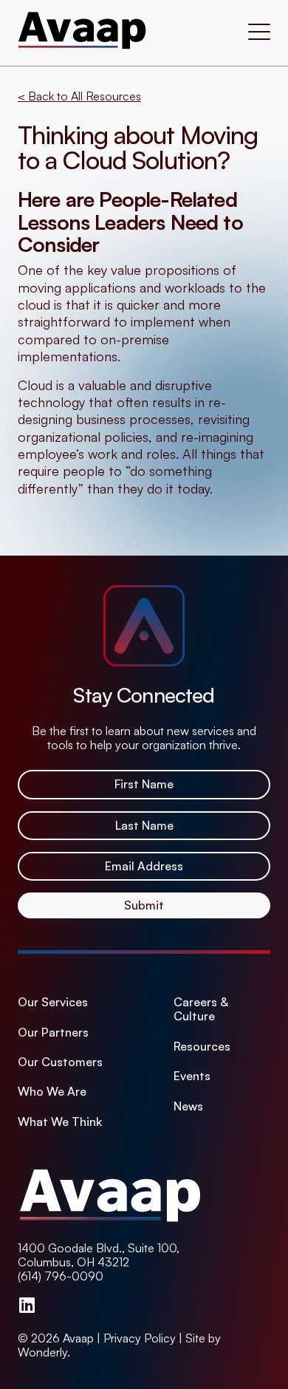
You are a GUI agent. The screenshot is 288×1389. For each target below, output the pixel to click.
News (188, 1106)
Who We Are (52, 1092)
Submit (144, 905)
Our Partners (53, 1032)
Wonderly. (44, 1352)
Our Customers (60, 1062)
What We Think (60, 1122)
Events (192, 1076)
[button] (259, 33)
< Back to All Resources (79, 96)
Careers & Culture (201, 1009)
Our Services (53, 1002)
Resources (202, 1047)
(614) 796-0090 (60, 1276)
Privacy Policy (139, 1338)
